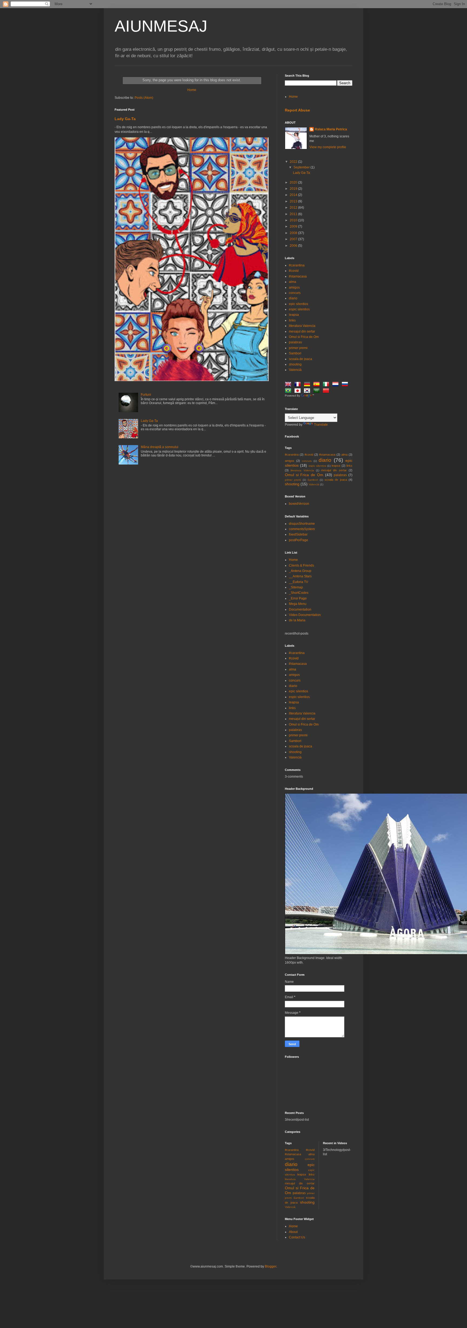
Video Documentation (305, 615)
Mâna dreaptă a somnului (159, 447)
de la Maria (297, 620)
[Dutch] (336, 385)
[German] (308, 385)
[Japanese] (298, 391)
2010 (294, 220)
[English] (289, 385)
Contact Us (297, 1237)
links (292, 320)
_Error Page (298, 598)
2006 (294, 246)
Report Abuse (297, 110)
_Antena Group (300, 571)
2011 (294, 214)
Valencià (295, 370)
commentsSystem (302, 529)
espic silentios (299, 309)
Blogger (270, 1266)
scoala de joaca (300, 359)
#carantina (297, 265)
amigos (294, 287)
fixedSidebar (298, 534)
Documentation (300, 609)
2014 (294, 195)
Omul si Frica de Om (304, 337)
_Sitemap (296, 587)
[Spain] (317, 385)
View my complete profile (327, 147)
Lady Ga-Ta (125, 119)
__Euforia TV (298, 582)
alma (292, 282)
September (302, 167)
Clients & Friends (301, 565)
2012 (294, 207)
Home (191, 90)
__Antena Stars (300, 576)
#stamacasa (298, 276)
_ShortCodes (298, 593)
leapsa (294, 315)
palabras (295, 342)
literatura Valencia (302, 326)
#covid (294, 271)
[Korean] (308, 391)
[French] (298, 385)
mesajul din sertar (302, 331)
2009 (294, 226)
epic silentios (298, 304)
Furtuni (146, 395)
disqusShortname (302, 524)
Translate (321, 424)
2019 (294, 189)
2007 (294, 239)
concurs (295, 293)
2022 (294, 162)
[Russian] (346, 385)
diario (293, 298)
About (293, 1232)
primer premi (298, 348)
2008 (294, 233)
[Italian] (327, 385)
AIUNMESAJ (161, 26)
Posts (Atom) (144, 98)
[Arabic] (317, 391)
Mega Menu (297, 604)
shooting (295, 364)
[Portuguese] (289, 391)
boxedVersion (299, 504)
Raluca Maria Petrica (331, 129)
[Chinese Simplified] (327, 391)
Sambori (295, 353)
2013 (294, 201)
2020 (294, 182)
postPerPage (298, 540)
